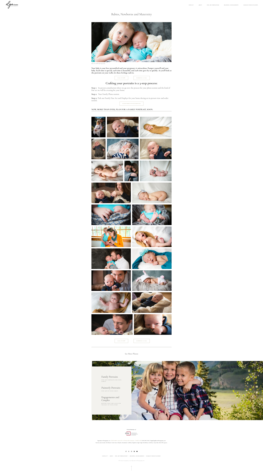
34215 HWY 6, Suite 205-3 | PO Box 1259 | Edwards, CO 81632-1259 (126, 440)
